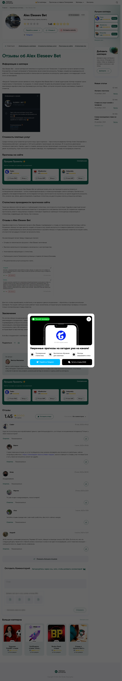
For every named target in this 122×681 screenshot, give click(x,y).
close (89, 319)
